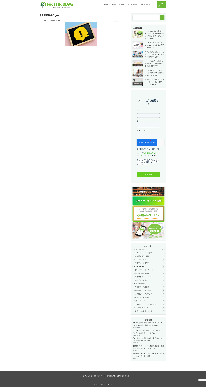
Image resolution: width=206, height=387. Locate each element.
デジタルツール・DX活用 (149, 270)
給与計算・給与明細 (149, 297)
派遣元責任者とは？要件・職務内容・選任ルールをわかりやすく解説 (148, 355)
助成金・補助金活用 (149, 273)
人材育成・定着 (149, 259)
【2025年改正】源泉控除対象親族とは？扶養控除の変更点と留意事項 (154, 63)
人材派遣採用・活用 (149, 256)
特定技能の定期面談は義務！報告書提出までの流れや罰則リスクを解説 (148, 339)
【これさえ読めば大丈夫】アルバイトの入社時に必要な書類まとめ (154, 45)
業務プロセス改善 (149, 280)
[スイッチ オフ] (154, 4)
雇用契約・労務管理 (149, 263)
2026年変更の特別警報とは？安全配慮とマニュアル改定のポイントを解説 (148, 331)
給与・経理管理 (149, 283)
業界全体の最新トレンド (149, 311)
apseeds (118, 21)
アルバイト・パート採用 (149, 253)
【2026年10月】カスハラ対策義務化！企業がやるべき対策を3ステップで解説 (148, 347)
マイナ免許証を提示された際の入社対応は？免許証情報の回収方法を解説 (154, 54)
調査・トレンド (149, 301)
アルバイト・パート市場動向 (149, 304)
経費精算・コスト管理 (149, 290)
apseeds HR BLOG (106, 384)
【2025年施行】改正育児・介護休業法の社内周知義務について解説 (154, 72)
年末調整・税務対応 (149, 287)
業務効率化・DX (149, 266)
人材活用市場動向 (149, 307)
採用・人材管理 (149, 249)
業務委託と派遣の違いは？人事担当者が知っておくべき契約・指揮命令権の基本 (148, 324)
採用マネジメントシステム (149, 277)
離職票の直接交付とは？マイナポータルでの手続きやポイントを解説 (154, 82)
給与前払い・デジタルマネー (149, 294)
